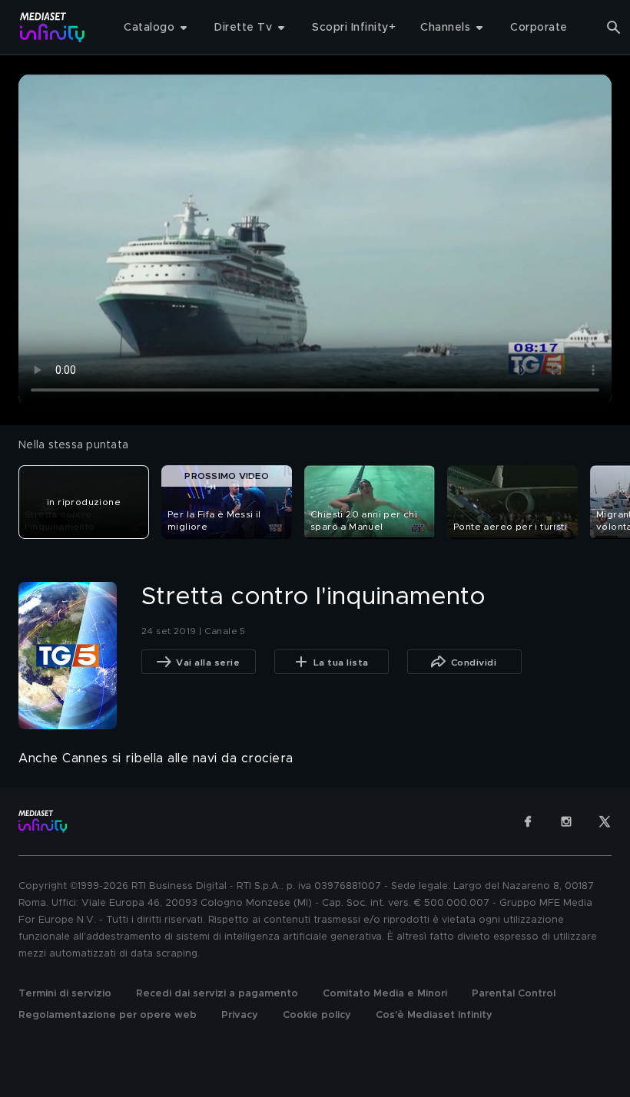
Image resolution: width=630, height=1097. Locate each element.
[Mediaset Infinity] (52, 27)
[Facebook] (528, 821)
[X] (605, 821)
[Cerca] (614, 27)
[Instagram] (566, 821)
